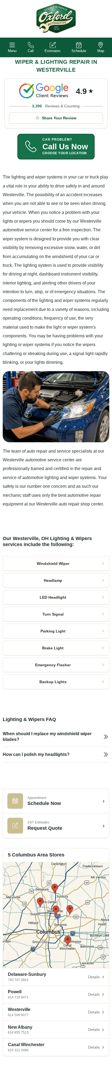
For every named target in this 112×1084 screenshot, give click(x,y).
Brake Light (53, 648)
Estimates (53, 51)
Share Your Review (59, 118)
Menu (12, 51)
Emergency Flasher (53, 665)
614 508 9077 (18, 1015)
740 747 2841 (18, 980)
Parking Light (53, 631)
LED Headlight (53, 597)
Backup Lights (53, 682)
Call (31, 51)
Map (100, 51)
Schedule (78, 51)
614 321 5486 (18, 1050)
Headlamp (53, 580)
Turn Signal (53, 614)
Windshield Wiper (53, 563)
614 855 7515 (18, 1032)
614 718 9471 (18, 997)
